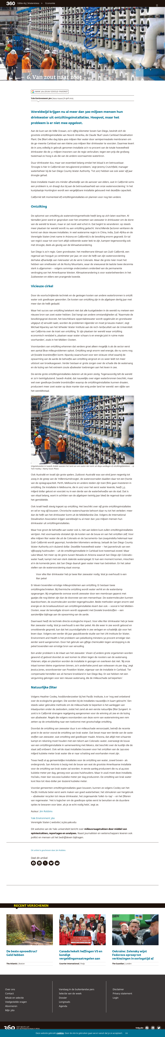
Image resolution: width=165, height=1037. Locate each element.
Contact (9, 994)
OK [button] (126, 1033)
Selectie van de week (70, 994)
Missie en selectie (14, 998)
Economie (50, 3)
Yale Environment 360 (41, 98)
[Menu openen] (157, 5)
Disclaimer (118, 989)
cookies (60, 1033)
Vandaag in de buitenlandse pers (76, 989)
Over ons (10, 989)
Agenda (63, 1006)
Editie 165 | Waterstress (28, 3)
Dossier (63, 998)
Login (115, 998)
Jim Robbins (46, 811)
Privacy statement (122, 994)
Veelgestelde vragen (16, 1002)
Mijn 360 (9, 1010)
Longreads (64, 1002)
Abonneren (11, 1006)
